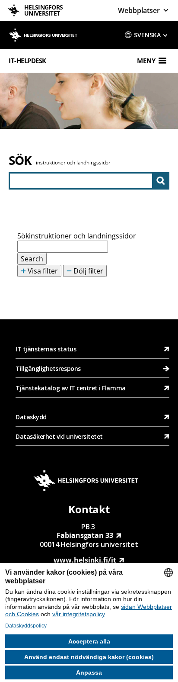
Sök (20, 160)
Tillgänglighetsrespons (49, 368)
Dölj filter (87, 271)
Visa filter (42, 271)
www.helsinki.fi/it (85, 560)
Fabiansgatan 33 (85, 535)
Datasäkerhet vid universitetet (59, 436)
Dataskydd (31, 417)
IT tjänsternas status (46, 349)
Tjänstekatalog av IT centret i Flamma (71, 388)
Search (32, 259)
